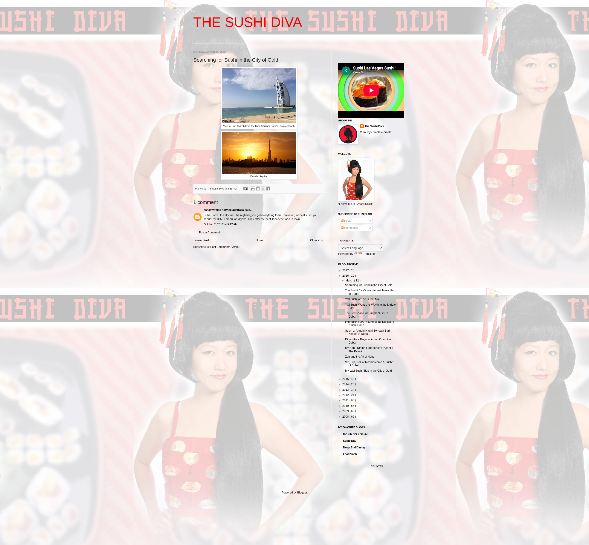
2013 (345, 389)
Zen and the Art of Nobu (360, 356)
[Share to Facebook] (268, 188)
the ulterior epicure (355, 434)
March (350, 280)
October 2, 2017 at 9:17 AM (220, 224)
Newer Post (201, 240)
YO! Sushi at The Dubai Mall (362, 299)
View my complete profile (375, 132)
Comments (351, 227)
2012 (345, 395)
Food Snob (350, 454)
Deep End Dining (354, 447)
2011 (345, 400)
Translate (369, 253)
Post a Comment (209, 232)
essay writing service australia (224, 210)
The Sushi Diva (374, 126)
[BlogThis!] (258, 188)
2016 (345, 275)
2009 (345, 411)
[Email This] (253, 188)
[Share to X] (263, 188)
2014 (345, 384)
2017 (345, 270)
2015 (345, 379)
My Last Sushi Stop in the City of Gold (368, 370)
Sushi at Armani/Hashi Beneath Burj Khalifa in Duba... (367, 332)
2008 (345, 416)
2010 (345, 405)
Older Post (316, 240)
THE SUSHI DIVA (247, 22)
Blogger (302, 492)
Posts (347, 220)
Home (259, 240)
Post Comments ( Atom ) (225, 247)
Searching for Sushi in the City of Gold (369, 285)
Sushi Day (349, 440)
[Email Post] (245, 188)
